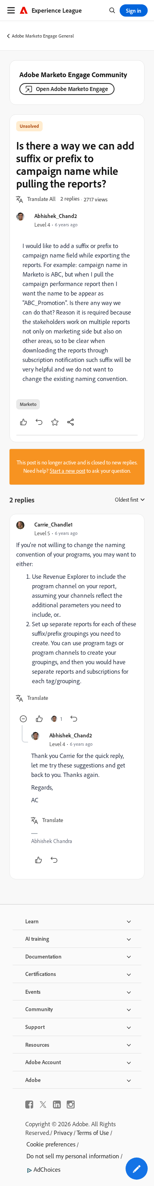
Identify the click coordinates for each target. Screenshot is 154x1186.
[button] (41, 199)
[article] (77, 623)
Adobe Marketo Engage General (43, 36)
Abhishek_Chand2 (55, 215)
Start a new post (67, 470)
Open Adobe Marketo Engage (72, 89)
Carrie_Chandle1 (53, 524)
